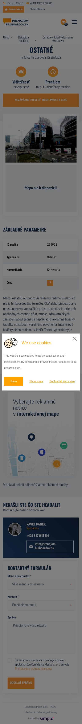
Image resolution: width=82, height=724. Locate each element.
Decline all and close (62, 381)
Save (14, 381)
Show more (36, 381)
